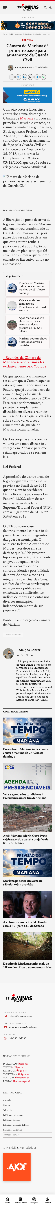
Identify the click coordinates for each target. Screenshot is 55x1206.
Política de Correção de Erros (16, 1125)
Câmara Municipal (13, 635)
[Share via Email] (30, 77)
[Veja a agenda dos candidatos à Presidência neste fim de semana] (27, 776)
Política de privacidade (13, 1115)
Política (12, 34)
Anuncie (7, 1100)
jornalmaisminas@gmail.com (23, 1027)
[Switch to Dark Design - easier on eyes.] (50, 7)
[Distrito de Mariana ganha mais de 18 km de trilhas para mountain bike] (27, 946)
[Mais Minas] (28, 7)
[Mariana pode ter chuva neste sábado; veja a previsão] (27, 863)
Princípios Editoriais (12, 1130)
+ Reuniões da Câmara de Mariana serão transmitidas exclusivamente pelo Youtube (24, 362)
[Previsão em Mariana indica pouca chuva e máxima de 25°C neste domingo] (27, 731)
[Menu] (5, 7)
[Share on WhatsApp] (43, 77)
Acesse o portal (22, 1081)
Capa (5, 34)
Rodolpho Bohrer (23, 68)
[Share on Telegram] (37, 77)
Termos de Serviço (11, 1135)
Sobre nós (7, 1110)
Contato (6, 1105)
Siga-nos (24, 1064)
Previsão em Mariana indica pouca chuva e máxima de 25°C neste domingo (25, 753)
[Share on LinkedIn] (24, 77)
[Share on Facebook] (12, 77)
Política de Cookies (11, 1120)
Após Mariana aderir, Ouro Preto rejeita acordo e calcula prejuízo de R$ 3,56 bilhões (25, 839)
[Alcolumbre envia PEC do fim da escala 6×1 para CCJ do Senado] (27, 904)
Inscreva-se (23, 1078)
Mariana (26, 118)
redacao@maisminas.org (20, 1016)
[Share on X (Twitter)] (18, 77)
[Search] (45, 7)
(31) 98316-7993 (17, 1038)
